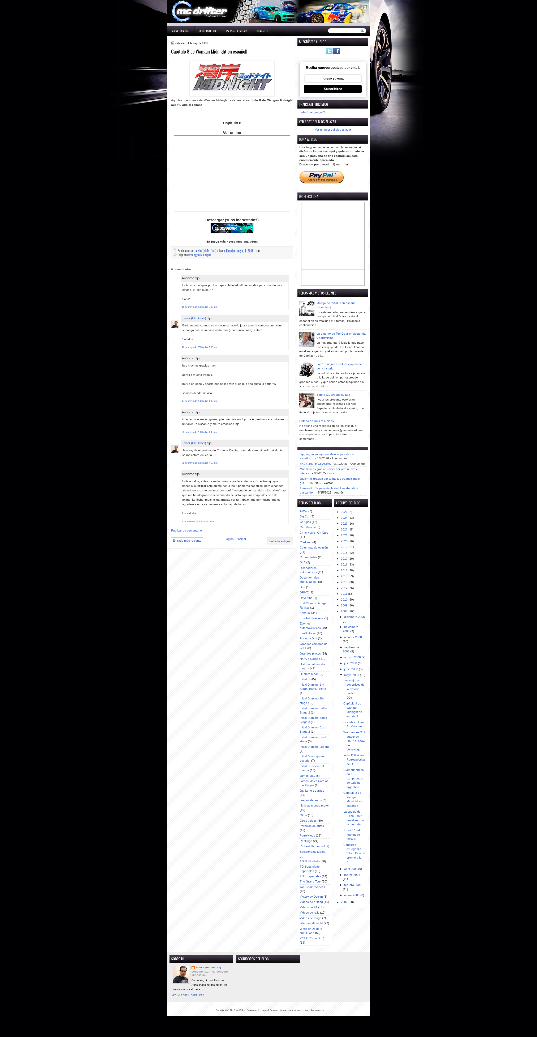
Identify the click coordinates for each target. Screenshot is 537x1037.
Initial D (305, 679)
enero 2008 (352, 895)
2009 (344, 605)
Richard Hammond (312, 846)
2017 (344, 558)
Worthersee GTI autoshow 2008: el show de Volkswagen (354, 741)
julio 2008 (351, 663)
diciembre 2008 (354, 616)
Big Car (305, 516)
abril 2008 (351, 869)
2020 (344, 541)
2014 (344, 576)
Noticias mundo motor (314, 805)
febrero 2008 (352, 884)
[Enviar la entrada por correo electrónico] (257, 250)
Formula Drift (308, 638)
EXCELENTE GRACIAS (315, 463)
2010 (344, 599)
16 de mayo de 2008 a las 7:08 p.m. (200, 347)
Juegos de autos (311, 800)
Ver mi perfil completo (188, 995)
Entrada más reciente (187, 540)
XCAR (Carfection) (312, 938)
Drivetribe (306, 598)
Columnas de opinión (314, 547)
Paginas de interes (237, 31)
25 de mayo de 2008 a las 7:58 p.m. (200, 463)
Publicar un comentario (186, 530)
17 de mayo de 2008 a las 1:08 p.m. (200, 401)
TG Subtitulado (310, 861)
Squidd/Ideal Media (312, 851)
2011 (344, 593)
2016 (344, 564)
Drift (302, 587)
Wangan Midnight (200, 255)
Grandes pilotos (310, 653)
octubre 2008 (353, 637)
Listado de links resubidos (316, 421)
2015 (344, 570)
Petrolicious (307, 835)
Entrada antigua (280, 541)
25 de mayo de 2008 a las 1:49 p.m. (200, 432)
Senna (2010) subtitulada (333, 394)
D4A (302, 562)
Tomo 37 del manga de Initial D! (351, 835)
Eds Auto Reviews (311, 618)
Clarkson (306, 542)
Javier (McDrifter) (194, 318)
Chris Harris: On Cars (314, 532)
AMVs (304, 511)
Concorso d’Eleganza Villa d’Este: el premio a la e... (354, 853)
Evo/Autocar (308, 633)
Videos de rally (309, 912)
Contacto (262, 31)
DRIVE (304, 592)
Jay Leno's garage (312, 790)
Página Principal (180, 31)
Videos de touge (310, 918)
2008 (344, 611)
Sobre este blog (208, 31)
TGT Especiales (310, 876)
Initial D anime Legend (315, 746)
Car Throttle (308, 527)
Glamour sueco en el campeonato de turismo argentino (353, 778)
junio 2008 (351, 669)
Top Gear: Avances (312, 887)
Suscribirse (333, 89)
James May (307, 775)
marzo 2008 (352, 874)
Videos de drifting (311, 901)
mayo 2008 (352, 675)
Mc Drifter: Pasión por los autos (252, 1010)
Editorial (305, 612)
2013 (344, 582)
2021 (344, 535)
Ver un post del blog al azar (333, 129)
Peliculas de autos (312, 826)
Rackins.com (317, 1010)
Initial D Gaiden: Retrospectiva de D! (354, 760)
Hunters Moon (309, 674)
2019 (344, 547)
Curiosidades (308, 557)
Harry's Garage (310, 658)
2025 (344, 511)
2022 (344, 529)
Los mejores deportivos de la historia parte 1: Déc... (354, 689)
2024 (344, 517)
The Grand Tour (310, 881)
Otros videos (308, 820)
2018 (344, 552)
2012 (344, 588)
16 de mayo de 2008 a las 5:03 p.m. (200, 307)
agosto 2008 (353, 657)
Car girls (305, 522)
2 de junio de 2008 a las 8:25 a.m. (199, 521)
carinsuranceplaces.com (295, 1010)
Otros (303, 815)
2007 (344, 902)
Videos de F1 (308, 907)
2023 (344, 523)
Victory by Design (311, 896)
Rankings (306, 841)
